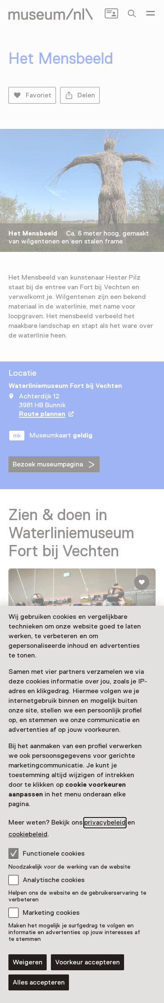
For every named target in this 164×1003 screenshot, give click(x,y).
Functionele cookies (54, 853)
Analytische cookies (54, 880)
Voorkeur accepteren (87, 962)
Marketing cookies (51, 913)
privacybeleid (105, 822)
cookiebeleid (28, 834)
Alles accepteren (39, 982)
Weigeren (27, 962)
